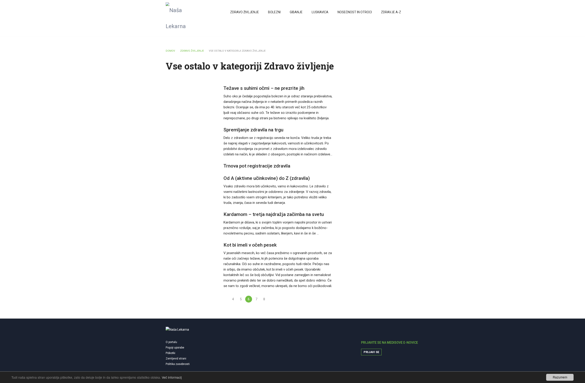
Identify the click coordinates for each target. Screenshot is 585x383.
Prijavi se (371, 352)
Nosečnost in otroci (355, 12)
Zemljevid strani (176, 358)
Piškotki (170, 353)
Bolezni (274, 12)
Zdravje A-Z (391, 12)
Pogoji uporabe (175, 347)
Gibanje (296, 12)
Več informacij (172, 377)
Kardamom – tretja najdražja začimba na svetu (273, 214)
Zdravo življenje (244, 12)
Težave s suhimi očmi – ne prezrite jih (263, 88)
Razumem (560, 377)
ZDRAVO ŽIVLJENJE (192, 50)
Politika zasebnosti (178, 364)
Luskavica (320, 12)
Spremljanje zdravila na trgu (253, 130)
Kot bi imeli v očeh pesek (250, 245)
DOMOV (170, 50)
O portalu (171, 342)
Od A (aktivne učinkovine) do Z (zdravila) (266, 178)
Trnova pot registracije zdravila (256, 166)
